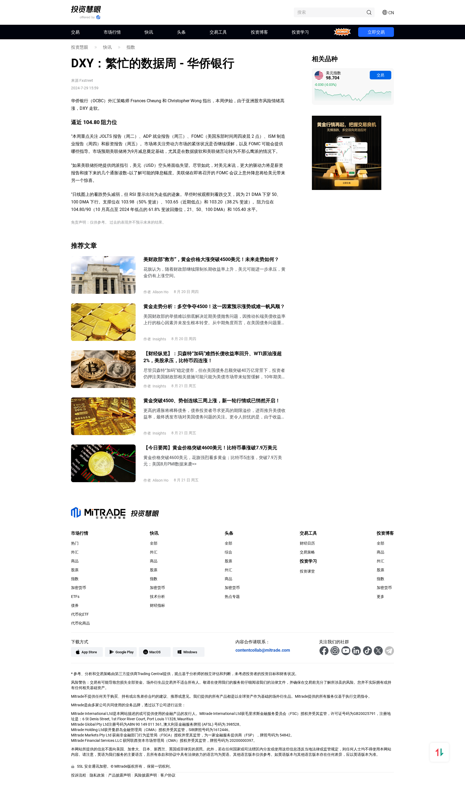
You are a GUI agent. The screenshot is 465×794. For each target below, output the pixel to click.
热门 (75, 543)
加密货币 (78, 587)
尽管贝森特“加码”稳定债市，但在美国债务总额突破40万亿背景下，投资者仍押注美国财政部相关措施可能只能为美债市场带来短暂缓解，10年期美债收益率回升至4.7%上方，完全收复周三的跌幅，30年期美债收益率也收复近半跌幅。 (214, 373)
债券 (75, 605)
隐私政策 (97, 775)
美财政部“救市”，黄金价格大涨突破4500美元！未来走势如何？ (211, 259)
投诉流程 (78, 775)
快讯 (149, 32)
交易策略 (307, 552)
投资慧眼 (79, 47)
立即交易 (376, 32)
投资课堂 (307, 571)
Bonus (342, 32)
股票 (75, 569)
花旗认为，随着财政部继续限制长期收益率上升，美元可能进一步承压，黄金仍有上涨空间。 (214, 272)
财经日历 (307, 543)
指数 (130, 47)
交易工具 (218, 32)
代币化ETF (80, 614)
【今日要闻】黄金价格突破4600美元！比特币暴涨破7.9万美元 (210, 447)
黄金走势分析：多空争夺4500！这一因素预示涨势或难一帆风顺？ (214, 306)
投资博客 (259, 32)
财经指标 (157, 605)
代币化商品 (80, 623)
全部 (153, 543)
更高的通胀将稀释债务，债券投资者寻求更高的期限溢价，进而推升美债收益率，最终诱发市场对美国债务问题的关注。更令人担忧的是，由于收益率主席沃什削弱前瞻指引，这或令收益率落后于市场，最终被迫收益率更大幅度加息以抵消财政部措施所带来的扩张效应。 (214, 413)
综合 (228, 552)
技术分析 (157, 596)
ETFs (75, 596)
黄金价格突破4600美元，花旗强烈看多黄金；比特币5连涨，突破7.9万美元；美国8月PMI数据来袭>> (212, 460)
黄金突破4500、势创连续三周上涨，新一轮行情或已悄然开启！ (211, 400)
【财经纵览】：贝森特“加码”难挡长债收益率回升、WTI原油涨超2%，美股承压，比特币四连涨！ (212, 357)
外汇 (75, 552)
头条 (181, 32)
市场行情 (112, 32)
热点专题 (232, 596)
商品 (75, 561)
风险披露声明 (145, 775)
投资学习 (300, 32)
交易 (380, 74)
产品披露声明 (119, 775)
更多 (380, 596)
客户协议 (167, 775)
